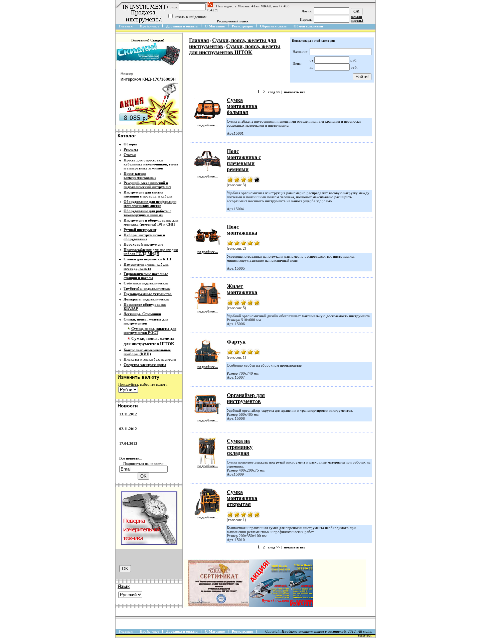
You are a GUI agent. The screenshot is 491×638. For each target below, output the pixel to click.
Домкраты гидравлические (146, 299)
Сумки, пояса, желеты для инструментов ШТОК (234, 49)
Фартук (236, 342)
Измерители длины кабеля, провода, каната (146, 266)
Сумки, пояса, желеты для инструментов (146, 321)
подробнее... (207, 125)
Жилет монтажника (242, 289)
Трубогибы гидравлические (147, 288)
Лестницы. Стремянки (142, 314)
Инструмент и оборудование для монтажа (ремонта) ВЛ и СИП (151, 222)
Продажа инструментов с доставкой (314, 631)
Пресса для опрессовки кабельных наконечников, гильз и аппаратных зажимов (151, 164)
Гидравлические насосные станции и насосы (146, 276)
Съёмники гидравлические (146, 283)
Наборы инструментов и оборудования (144, 237)
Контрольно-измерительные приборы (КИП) (147, 352)
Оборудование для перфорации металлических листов (150, 204)
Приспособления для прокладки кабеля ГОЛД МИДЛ (151, 252)
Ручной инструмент (140, 230)
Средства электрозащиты (145, 365)
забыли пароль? (357, 18)
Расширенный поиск (233, 21)
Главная (126, 26)
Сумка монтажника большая (242, 106)
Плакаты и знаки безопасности (150, 359)
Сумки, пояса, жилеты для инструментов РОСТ (150, 331)
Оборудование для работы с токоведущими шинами (147, 213)
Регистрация (242, 26)
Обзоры (130, 144)
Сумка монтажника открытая (242, 498)
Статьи (130, 155)
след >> (274, 92)
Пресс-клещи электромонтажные (140, 175)
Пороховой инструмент (143, 244)
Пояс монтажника (242, 230)
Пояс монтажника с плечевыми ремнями (244, 160)
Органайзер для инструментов (246, 398)
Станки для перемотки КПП (147, 259)
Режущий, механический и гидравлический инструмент (147, 185)
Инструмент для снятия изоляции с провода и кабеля (148, 194)
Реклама (131, 149)
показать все (294, 92)
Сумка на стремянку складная (240, 447)
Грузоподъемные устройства (148, 294)
